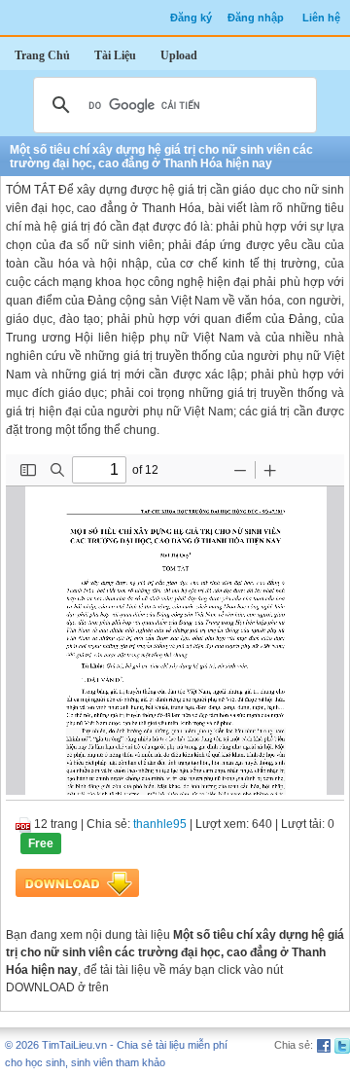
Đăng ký (191, 17)
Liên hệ (321, 17)
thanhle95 (160, 824)
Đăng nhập (256, 17)
